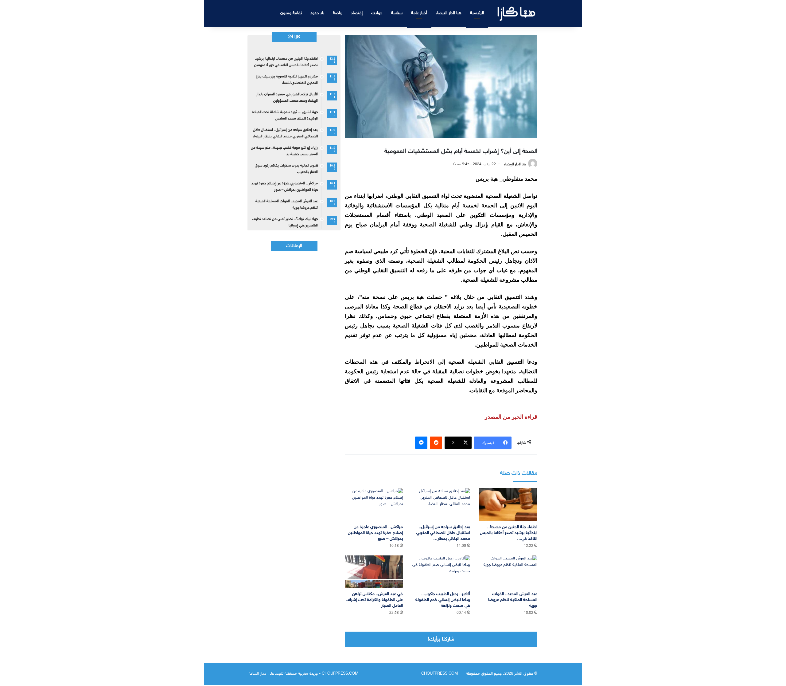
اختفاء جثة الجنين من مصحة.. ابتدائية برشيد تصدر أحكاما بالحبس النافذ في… (508, 532)
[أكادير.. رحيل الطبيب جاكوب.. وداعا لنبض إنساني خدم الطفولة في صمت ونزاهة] (441, 571)
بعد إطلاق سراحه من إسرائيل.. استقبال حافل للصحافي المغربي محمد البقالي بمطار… (443, 532)
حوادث (377, 13)
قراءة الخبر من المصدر (511, 417)
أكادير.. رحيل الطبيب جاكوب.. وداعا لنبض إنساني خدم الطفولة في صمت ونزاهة (442, 599)
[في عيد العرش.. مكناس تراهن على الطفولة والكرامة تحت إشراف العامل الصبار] (374, 571)
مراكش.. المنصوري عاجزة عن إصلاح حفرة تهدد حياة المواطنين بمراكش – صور (375, 532)
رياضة (337, 13)
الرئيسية (477, 13)
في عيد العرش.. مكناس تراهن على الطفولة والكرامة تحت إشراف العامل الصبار (374, 599)
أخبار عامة (419, 13)
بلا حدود (317, 13)
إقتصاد (357, 13)
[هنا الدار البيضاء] (516, 13)
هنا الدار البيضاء (448, 13)
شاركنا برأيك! (441, 639)
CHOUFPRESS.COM (439, 673)
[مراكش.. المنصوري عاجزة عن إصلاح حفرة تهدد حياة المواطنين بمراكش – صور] (374, 504)
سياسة (397, 13)
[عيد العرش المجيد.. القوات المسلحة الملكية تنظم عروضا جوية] (508, 571)
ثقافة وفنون (291, 13)
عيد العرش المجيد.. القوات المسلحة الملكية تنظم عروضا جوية (512, 599)
